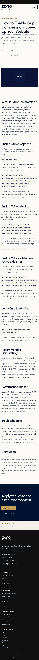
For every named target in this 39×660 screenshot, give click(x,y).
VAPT (2, 619)
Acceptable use (15, 657)
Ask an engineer (8, 508)
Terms (2, 657)
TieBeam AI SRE (5, 596)
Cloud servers (4, 578)
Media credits (24, 657)
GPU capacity (4, 585)
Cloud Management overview (8, 593)
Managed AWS (5, 598)
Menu (34, 7)
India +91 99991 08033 (9, 554)
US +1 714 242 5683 (8, 561)
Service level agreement (7, 648)
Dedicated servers (5, 583)
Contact (3, 645)
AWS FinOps (4, 601)
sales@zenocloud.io (8, 557)
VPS (2, 580)
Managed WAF (5, 617)
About (2, 632)
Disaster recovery (5, 624)
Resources (4, 637)
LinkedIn (6, 527)
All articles (14, 527)
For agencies (4, 635)
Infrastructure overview (7, 575)
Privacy (8, 657)
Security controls (5, 614)
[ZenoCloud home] (6, 7)
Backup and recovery (6, 622)
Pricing (3, 642)
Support (3, 606)
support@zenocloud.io (9, 564)
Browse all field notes (7, 513)
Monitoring (4, 604)
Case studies (4, 640)
